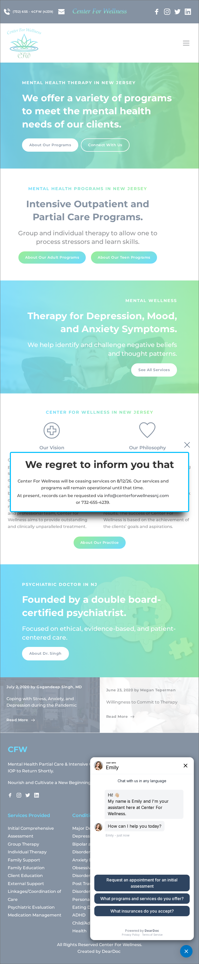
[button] (187, 445)
